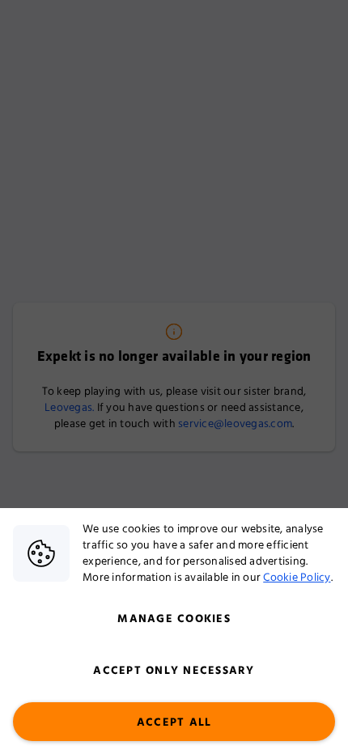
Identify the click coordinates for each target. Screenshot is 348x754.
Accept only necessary (173, 671)
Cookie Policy (296, 578)
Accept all (174, 722)
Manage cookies (174, 619)
